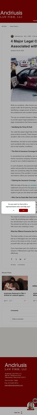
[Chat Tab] (18, 207)
